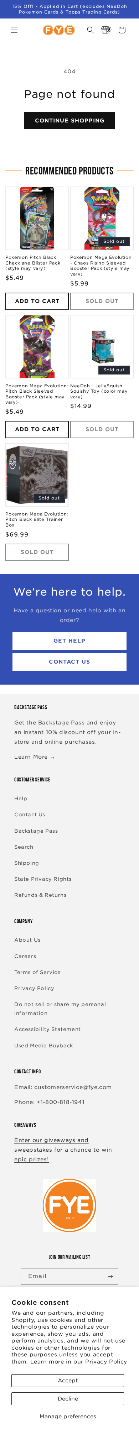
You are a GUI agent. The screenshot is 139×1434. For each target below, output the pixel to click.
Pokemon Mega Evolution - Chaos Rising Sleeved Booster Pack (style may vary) (101, 266)
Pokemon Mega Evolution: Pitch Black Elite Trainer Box (36, 519)
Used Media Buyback (43, 1045)
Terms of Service (37, 972)
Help (20, 798)
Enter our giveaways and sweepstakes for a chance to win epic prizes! (63, 1150)
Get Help (69, 641)
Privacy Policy (106, 1362)
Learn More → (34, 757)
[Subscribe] (110, 1276)
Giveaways (25, 1125)
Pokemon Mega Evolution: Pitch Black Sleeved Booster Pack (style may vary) (36, 394)
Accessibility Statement (47, 1029)
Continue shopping (69, 120)
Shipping (26, 863)
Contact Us (69, 662)
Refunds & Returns (40, 895)
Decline (68, 1399)
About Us (27, 940)
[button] (14, 30)
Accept (68, 1380)
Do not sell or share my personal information (60, 1008)
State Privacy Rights (43, 879)
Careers (25, 956)
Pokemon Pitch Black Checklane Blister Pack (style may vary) (32, 263)
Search (24, 847)
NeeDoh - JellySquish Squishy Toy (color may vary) (99, 391)
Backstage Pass (36, 831)
